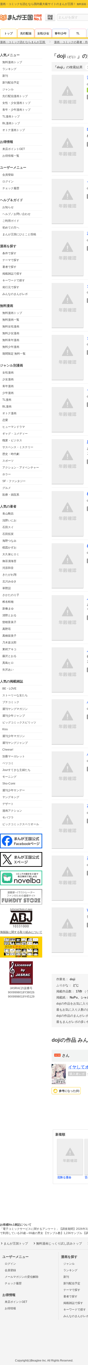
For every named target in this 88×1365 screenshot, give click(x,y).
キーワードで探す (13, 280)
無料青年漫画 (10, 340)
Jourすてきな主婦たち (16, 770)
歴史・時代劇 (10, 454)
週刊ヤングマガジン (15, 709)
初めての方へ (10, 227)
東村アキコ (9, 649)
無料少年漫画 (10, 347)
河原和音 (8, 568)
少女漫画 (8, 379)
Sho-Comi (8, 783)
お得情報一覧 (10, 155)
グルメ (6, 488)
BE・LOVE (9, 688)
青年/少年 (61, 33)
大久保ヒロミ (10, 554)
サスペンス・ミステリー (17, 447)
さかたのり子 (10, 595)
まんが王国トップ (16, 1243)
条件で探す (9, 253)
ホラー (6, 474)
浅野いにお (9, 520)
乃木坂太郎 (9, 642)
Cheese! (7, 749)
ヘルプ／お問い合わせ (16, 214)
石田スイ (8, 527)
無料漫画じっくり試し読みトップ (59, 1243)
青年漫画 (8, 386)
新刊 (5, 75)
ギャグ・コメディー (15, 433)
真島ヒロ (8, 662)
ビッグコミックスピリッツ (19, 722)
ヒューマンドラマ (13, 426)
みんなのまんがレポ (15, 294)
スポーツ (8, 460)
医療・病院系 (10, 494)
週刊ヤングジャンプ (15, 742)
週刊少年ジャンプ (13, 715)
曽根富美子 (9, 622)
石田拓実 (8, 534)
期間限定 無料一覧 (14, 353)
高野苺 (6, 629)
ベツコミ (8, 763)
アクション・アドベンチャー (20, 467)
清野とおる (9, 615)
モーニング (9, 776)
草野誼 (6, 588)
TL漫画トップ (11, 116)
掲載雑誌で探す (12, 273)
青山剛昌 (8, 513)
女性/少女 (43, 33)
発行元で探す (10, 287)
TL (78, 33)
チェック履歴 (10, 188)
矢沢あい (8, 669)
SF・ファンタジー (14, 481)
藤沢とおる (9, 656)
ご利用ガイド (10, 220)
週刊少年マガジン (13, 736)
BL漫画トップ (11, 123)
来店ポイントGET (13, 149)
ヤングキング (10, 797)
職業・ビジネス (12, 440)
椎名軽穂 (8, 601)
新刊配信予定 (10, 82)
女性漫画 (8, 372)
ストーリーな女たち (15, 695)
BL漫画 (6, 406)
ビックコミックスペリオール (20, 824)
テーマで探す (10, 260)
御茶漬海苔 (9, 561)
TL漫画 (6, 399)
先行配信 (25, 33)
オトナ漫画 (9, 413)
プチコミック (10, 702)
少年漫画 (8, 393)
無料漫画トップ (12, 62)
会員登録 (8, 174)
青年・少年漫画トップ (16, 109)
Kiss (5, 729)
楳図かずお (9, 547)
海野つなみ (9, 540)
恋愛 (5, 420)
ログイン (8, 181)
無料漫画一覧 (10, 319)
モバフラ (8, 817)
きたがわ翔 (9, 574)
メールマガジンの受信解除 (21, 1276)
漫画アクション (12, 810)
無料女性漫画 (10, 326)
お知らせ (8, 207)
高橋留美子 (9, 635)
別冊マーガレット (13, 756)
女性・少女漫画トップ (16, 103)
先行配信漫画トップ (15, 96)
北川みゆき (9, 581)
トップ (8, 33)
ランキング (9, 69)
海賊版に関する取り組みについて (21, 932)
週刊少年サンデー (13, 790)
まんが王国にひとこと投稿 (19, 234)
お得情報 (10, 1308)
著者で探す (9, 267)
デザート (8, 804)
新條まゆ (8, 608)
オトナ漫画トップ (13, 130)
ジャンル (8, 89)
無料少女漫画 (10, 333)
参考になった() (69, 1091)
